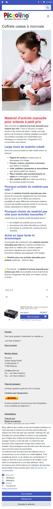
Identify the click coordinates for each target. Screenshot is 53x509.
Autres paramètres (9, 488)
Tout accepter (26, 493)
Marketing (10, 480)
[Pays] (38, 2)
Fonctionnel (11, 485)
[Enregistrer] (7, 2)
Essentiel (9, 475)
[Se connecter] (3, 2)
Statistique (10, 477)
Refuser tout (26, 499)
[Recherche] (48, 7)
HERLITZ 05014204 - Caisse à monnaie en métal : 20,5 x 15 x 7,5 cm (34, 308)
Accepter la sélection (26, 504)
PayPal (9, 483)
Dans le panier (33, 316)
